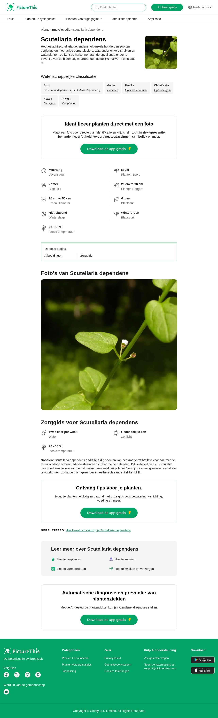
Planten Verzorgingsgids (77, 664)
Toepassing (69, 671)
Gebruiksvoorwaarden (117, 664)
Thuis (10, 19)
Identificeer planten (124, 19)
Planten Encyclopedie (55, 29)
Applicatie (154, 19)
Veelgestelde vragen (156, 658)
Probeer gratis (167, 7)
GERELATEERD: (86, 530)
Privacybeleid (112, 658)
